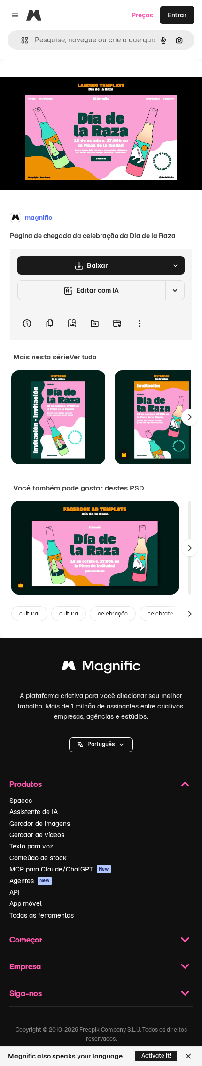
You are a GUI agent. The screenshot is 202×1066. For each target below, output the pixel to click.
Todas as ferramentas (41, 915)
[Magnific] (101, 668)
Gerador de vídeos (36, 835)
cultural (29, 613)
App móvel (25, 903)
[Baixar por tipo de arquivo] (175, 265)
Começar (25, 939)
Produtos (25, 784)
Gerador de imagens (39, 823)
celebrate (160, 613)
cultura (68, 613)
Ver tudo (83, 357)
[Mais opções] (139, 323)
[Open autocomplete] (21, 40)
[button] (101, 744)
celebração (113, 613)
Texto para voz (31, 846)
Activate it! (156, 1055)
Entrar (177, 15)
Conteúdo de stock (38, 858)
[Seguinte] (189, 417)
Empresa (25, 966)
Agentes (29, 881)
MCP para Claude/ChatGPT (59, 869)
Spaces (20, 800)
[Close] (188, 1056)
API (14, 892)
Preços (142, 15)
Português (101, 744)
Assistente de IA (33, 812)
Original (60, 80)
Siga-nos (25, 993)
